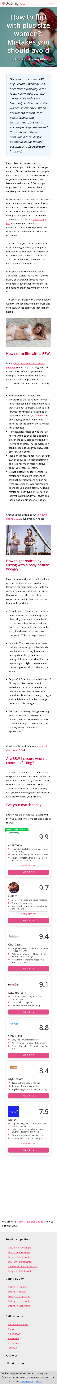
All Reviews (14, 1333)
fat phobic (37, 415)
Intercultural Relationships (22, 1266)
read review (28, 865)
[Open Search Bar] (39, 3)
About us (13, 1343)
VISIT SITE (28, 872)
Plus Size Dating (34, 1221)
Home (20, 1221)
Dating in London (17, 1286)
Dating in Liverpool (18, 1301)
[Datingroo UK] (13, 3)
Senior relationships (19, 1252)
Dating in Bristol (17, 1291)
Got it (39, 1381)
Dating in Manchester (19, 1305)
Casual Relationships (19, 1247)
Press (11, 1329)
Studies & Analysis (18, 1324)
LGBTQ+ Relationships (20, 1261)
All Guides (13, 1338)
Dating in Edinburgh (19, 1296)
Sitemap (12, 1347)
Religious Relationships (20, 1271)
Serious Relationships (20, 1257)
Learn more (26, 1381)
